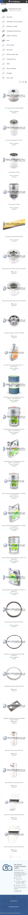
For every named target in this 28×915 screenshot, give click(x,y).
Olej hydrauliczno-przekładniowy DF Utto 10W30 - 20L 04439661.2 (14, 429)
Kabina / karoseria (12, 35)
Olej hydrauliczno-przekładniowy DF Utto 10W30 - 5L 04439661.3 (14, 462)
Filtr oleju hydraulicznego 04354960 (14, 108)
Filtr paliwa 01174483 (14, 204)
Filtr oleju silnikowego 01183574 (14, 140)
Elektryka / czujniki (12, 26)
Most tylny (10, 49)
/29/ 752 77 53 (19, 879)
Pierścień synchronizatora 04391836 (14, 622)
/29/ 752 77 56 (19, 878)
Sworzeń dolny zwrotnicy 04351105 (14, 750)
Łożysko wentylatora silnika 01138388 (14, 333)
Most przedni (10, 45)
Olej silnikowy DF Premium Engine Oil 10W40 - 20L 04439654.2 (14, 494)
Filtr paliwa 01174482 (14, 172)
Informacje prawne (14, 906)
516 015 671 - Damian (20, 883)
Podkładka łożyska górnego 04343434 (14, 686)
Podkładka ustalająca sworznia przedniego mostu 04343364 (14, 719)
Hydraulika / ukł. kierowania (14, 21)
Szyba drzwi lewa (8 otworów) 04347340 (14, 814)
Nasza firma (13, 901)
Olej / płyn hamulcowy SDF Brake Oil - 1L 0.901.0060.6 (14, 365)
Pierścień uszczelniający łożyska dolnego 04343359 (14, 654)
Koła (8, 40)
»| (19, 856)
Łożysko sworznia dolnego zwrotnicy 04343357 (14, 268)
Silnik (8, 63)
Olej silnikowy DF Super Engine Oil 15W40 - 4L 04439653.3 (14, 590)
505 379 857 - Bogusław (21, 881)
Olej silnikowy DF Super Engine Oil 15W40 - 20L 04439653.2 (14, 558)
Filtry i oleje (10, 78)
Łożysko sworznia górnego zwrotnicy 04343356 (14, 300)
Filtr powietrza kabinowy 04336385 (14, 236)
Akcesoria (9, 17)
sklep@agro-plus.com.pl (21, 885)
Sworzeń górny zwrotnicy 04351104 (14, 782)
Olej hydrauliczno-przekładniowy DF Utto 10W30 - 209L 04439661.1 (14, 397)
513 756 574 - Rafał (20, 882)
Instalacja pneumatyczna (14, 31)
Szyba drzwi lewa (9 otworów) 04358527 (14, 846)
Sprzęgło (9, 73)
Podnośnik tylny (11, 59)
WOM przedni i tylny (12, 54)
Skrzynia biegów (11, 68)
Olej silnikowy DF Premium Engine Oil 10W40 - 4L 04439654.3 (14, 526)
